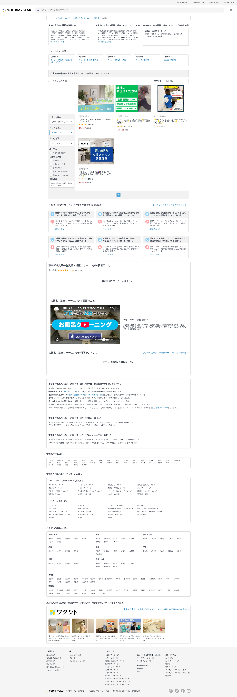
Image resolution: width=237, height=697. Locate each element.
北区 (59, 38)
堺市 (50, 582)
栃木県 (98, 542)
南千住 (51, 465)
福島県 (59, 542)
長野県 (153, 539)
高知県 (76, 563)
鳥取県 (145, 551)
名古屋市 (152, 579)
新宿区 (74, 31)
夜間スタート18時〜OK (61, 171)
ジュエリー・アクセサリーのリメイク (178, 673)
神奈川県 (107, 539)
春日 (150, 463)
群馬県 (106, 542)
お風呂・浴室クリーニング (146, 485)
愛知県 (51, 551)
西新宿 (84, 465)
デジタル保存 (141, 514)
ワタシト (72, 658)
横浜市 (109, 579)
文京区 (81, 31)
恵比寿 (134, 463)
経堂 (75, 460)
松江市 (67, 582)
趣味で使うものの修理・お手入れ (60, 514)
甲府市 (143, 579)
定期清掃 (51, 518)
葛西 (117, 460)
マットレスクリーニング (145, 661)
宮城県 (76, 539)
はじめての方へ (182, 2)
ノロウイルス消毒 (114, 494)
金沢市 (134, 579)
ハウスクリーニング (55, 505)
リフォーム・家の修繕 (115, 505)
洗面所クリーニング (55, 488)
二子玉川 (51, 460)
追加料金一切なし (59, 160)
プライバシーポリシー (103, 691)
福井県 (179, 539)
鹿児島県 (107, 566)
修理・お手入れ (170, 655)
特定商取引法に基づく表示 (121, 691)
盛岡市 (59, 579)
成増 (66, 465)
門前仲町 (177, 460)
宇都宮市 (85, 579)
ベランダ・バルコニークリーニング (119, 491)
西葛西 (126, 460)
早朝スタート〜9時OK (60, 175)
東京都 (98, 539)
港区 (68, 31)
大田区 (53, 35)
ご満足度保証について (53, 658)
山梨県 (115, 542)
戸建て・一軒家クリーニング (58, 491)
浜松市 (160, 579)
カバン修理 (169, 658)
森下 (167, 460)
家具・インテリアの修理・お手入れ (149, 508)
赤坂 (117, 463)
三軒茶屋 (60, 460)
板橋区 (72, 38)
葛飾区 (92, 593)
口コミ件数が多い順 (94, 395)
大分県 (131, 563)
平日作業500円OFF (59, 153)
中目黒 (92, 463)
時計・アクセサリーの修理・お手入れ (150, 511)
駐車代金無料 (57, 168)
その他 (110, 518)
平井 (133, 460)
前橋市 (92, 579)
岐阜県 (59, 551)
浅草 (83, 463)
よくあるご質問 (229, 2)
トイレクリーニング (84, 488)
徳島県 (51, 563)
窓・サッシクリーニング (113, 676)
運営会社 (135, 691)
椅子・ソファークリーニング (146, 658)
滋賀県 (123, 551)
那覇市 (92, 582)
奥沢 (91, 460)
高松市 (76, 582)
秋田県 (84, 539)
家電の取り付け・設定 (115, 514)
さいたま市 (102, 579)
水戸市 (76, 579)
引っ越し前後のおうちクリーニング (90, 491)
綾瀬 (142, 460)
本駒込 (160, 463)
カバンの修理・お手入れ (116, 511)
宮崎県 (98, 566)
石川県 (170, 539)
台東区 (53, 33)
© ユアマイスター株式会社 (75, 691)
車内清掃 (140, 668)
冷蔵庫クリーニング (55, 494)
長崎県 (115, 563)
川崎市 (118, 579)
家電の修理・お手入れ (85, 514)
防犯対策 (140, 505)
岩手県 (67, 539)
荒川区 (65, 38)
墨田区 (60, 33)
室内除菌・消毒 (142, 494)
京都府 (115, 551)
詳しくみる (60, 229)
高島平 (59, 465)
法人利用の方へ (51, 661)
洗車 (138, 671)
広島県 (170, 551)
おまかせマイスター (160, 408)
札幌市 (51, 579)
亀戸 (58, 463)
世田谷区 (61, 35)
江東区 (67, 33)
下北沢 (67, 460)
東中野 (76, 465)
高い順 (73, 392)
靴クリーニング (170, 667)
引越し (80, 518)
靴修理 (167, 664)
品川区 (74, 33)
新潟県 (145, 539)
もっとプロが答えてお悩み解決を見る (170, 205)
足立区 (86, 38)
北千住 (151, 460)
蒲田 (100, 460)
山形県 (51, 542)
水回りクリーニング (144, 488)
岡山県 (162, 551)
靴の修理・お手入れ (84, 511)
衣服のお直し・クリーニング (58, 511)
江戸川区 (102, 593)
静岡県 (67, 551)
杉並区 (83, 35)
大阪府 (98, 551)
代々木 (143, 463)
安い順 (66, 392)
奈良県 (131, 551)
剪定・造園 (52, 508)
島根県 (153, 551)
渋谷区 (68, 35)
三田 (100, 463)
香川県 (59, 563)
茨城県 (131, 539)
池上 (108, 460)
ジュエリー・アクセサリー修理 (175, 670)
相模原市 (127, 579)
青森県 (59, 539)
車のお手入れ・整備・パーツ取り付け (120, 508)
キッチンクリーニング (85, 485)
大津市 (176, 579)
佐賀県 (106, 563)
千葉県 (123, 539)
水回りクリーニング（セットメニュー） (118, 682)
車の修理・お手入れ (143, 665)
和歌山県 (99, 554)
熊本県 (123, 563)
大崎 (125, 463)
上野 (75, 463)
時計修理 (168, 676)
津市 (167, 579)
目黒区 (81, 33)
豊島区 (53, 38)
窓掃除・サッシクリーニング (147, 491)
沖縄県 (115, 566)
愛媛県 (67, 563)
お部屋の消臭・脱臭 (84, 494)
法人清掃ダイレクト (76, 661)
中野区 (76, 35)
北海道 (51, 539)
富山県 (162, 539)
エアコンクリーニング (56, 485)
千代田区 (53, 31)
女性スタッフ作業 (59, 164)
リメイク (81, 505)
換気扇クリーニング (114, 485)
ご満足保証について (198, 2)
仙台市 (67, 579)
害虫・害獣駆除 (83, 508)
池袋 (66, 463)
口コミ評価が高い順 (77, 395)
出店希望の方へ (214, 2)
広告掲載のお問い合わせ (54, 667)
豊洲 (159, 460)
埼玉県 (115, 539)
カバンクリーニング (172, 661)
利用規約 (92, 691)
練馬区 (79, 38)
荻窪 (175, 463)
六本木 (109, 463)
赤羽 (167, 463)
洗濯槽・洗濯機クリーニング (117, 488)
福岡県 (98, 563)
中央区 (61, 31)
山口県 (179, 551)
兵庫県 (106, 551)
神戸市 (59, 582)
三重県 (76, 551)
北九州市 (85, 582)
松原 (83, 460)
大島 (50, 463)
